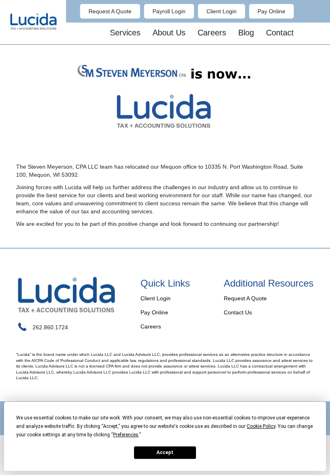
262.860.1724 (50, 327)
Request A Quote (245, 298)
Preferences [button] (125, 435)
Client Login (155, 298)
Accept (165, 452)
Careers (150, 326)
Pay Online (154, 312)
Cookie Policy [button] (261, 426)
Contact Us (238, 312)
